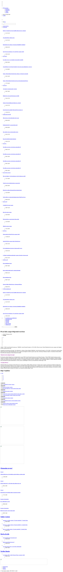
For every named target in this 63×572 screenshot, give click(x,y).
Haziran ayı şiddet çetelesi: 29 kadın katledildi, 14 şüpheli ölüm (15, 524)
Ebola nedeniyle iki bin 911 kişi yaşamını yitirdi (11, 234)
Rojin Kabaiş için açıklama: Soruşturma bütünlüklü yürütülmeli (14, 44)
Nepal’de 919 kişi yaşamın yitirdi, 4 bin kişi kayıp (11, 241)
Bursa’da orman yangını (7, 212)
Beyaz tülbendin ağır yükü (5, 501)
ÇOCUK (7, 322)
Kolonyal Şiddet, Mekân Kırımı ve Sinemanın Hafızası (12, 284)
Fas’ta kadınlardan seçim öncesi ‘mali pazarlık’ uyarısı (12, 248)
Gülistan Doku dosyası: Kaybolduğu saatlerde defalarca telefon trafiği (12, 474)
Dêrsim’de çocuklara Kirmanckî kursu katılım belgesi (12, 190)
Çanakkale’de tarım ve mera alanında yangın (11, 400)
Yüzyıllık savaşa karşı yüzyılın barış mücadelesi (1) (12, 168)
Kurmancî (7, 9)
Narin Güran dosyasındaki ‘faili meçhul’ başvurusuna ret (13, 109)
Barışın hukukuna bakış (7, 277)
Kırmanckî (7, 10)
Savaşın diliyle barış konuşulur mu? (10, 537)
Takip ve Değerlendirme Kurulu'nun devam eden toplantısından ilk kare (15, 80)
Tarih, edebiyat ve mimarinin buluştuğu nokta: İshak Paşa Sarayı (14, 197)
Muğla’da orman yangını (7, 226)
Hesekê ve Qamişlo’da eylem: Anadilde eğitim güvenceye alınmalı (14, 30)
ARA (16, 326)
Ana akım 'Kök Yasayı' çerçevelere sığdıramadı (12, 546)
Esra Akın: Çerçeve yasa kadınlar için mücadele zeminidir (13, 59)
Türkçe (6, 11)
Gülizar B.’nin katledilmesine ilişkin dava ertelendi (12, 102)
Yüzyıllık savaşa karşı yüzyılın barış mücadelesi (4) (12, 147)
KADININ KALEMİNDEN (11, 318)
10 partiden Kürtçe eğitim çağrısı (9, 37)
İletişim (4, 568)
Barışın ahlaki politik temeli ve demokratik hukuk (11, 270)
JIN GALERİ (8, 323)
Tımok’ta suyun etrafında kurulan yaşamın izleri (11, 183)
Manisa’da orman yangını (8, 397)
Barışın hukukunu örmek (7, 263)
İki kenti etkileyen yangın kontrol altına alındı (11, 219)
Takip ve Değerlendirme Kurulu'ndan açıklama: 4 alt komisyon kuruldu (15, 73)
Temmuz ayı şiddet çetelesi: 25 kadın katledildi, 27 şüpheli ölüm (15, 520)
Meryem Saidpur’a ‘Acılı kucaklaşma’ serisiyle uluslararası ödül (14, 176)
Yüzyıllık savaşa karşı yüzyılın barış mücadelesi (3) (12, 154)
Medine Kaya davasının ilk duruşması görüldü (11, 95)
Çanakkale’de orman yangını (8, 205)
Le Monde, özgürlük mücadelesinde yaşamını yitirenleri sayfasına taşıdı (15, 255)
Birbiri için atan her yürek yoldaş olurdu (7, 510)
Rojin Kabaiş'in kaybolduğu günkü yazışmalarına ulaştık (10, 492)
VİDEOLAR (8, 324)
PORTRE (7, 320)
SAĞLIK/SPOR (8, 319)
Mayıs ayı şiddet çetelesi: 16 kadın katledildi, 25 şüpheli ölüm (15, 529)
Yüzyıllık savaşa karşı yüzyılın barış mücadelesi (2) (12, 161)
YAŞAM (7, 321)
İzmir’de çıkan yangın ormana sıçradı (10, 403)
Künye (4, 567)
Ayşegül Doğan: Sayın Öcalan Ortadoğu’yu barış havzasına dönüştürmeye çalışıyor (17, 66)
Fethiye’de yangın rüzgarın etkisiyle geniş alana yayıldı (13, 393)
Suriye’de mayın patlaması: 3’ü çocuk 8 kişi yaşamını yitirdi (13, 51)
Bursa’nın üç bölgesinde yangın (9, 404)
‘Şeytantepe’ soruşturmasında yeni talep (10, 88)
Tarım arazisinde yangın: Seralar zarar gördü (11, 395)
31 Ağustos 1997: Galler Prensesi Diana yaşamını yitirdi (14, 555)
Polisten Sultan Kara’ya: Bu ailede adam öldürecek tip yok (10, 483)
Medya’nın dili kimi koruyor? (8, 542)
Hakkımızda (5, 566)
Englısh (6, 12)
